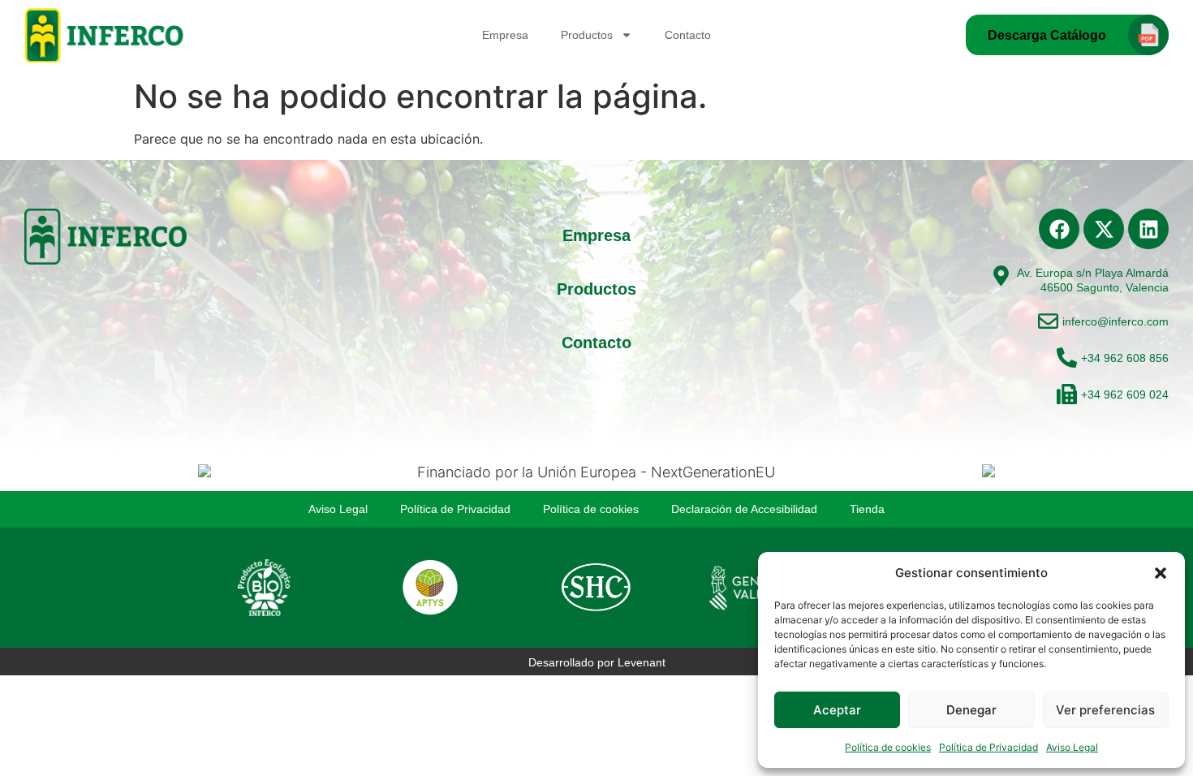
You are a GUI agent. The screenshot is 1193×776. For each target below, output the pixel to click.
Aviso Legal (1072, 747)
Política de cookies (888, 747)
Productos (587, 34)
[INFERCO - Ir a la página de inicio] (105, 35)
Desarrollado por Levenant (596, 662)
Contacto (688, 34)
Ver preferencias (1105, 710)
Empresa (505, 34)
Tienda (867, 508)
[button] (1160, 573)
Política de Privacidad (988, 747)
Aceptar (837, 710)
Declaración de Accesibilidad (744, 508)
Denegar (971, 710)
